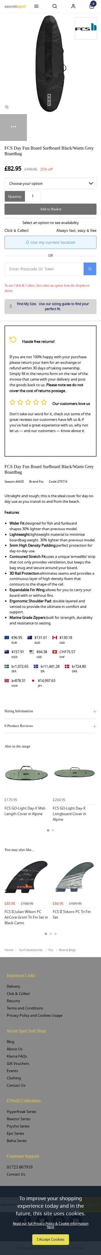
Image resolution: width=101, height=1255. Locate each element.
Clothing (14, 1078)
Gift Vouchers (18, 1063)
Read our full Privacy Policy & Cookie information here (50, 1225)
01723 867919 (20, 1167)
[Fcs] (86, 28)
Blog (10, 1041)
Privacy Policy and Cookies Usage (34, 1015)
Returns (13, 1001)
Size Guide (52, 306)
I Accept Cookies (50, 1239)
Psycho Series (18, 1126)
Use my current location (52, 243)
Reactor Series (18, 1119)
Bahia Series (17, 1140)
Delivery (13, 986)
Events (12, 1071)
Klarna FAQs (17, 1056)
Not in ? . (42, 279)
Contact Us (16, 1085)
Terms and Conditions (25, 1008)
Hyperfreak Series (21, 1111)
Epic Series (15, 1133)
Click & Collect (18, 993)
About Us (14, 1049)
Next (91, 795)
